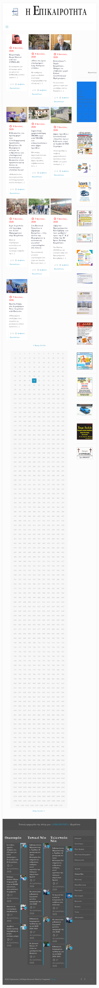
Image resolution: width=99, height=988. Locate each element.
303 (39, 475)
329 (58, 484)
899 (48, 719)
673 (20, 629)
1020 (48, 769)
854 (43, 701)
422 (29, 525)
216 (43, 439)
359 (43, 498)
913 (62, 724)
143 (62, 408)
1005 (29, 764)
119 (53, 398)
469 (43, 543)
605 (62, 597)
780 (58, 670)
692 (58, 633)
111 (15, 398)
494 (58, 552)
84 (44, 385)
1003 (20, 764)
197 (58, 430)
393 (48, 511)
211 (20, 439)
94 (39, 389)
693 (62, 633)
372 (53, 502)
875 (39, 710)
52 (49, 371)
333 (24, 489)
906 (29, 724)
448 (48, 534)
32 (58, 362)
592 (53, 593)
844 (48, 697)
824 (58, 688)
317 (53, 480)
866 (48, 706)
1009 (48, 764)
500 (34, 557)
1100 (63, 801)
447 (43, 534)
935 (62, 733)
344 (24, 493)
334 (29, 489)
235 (29, 448)
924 (62, 728)
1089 (63, 796)
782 (15, 674)
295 (53, 471)
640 (20, 615)
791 (58, 674)
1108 (51, 805)
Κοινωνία (78, 901)
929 (34, 733)
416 (53, 520)
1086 (48, 796)
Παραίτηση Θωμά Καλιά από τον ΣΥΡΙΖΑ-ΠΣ (15, 58)
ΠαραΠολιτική (80, 885)
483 (58, 548)
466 (29, 543)
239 (48, 448)
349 (48, 493)
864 (39, 706)
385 (62, 507)
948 (20, 742)
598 (29, 597)
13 (20, 358)
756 (48, 661)
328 (53, 484)
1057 (15, 787)
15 (29, 358)
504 (53, 557)
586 (24, 593)
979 (62, 751)
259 (39, 457)
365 (20, 502)
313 (34, 480)
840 (29, 697)
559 (53, 579)
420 (20, 525)
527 (58, 566)
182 (39, 426)
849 (20, 701)
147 (29, 412)
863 (34, 706)
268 (29, 462)
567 (39, 584)
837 (15, 697)
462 (62, 539)
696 (24, 638)
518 (15, 566)
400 (29, 516)
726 (62, 647)
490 (39, 552)
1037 (25, 778)
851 (29, 701)
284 (53, 466)
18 (44, 358)
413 (39, 520)
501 (39, 557)
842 (39, 697)
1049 (29, 783)
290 (29, 471)
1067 (63, 787)
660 (62, 620)
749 (15, 661)
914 (15, 728)
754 (39, 661)
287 (15, 471)
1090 (15, 801)
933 (53, 733)
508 (20, 561)
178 (20, 426)
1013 (15, 769)
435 (39, 530)
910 (48, 724)
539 (62, 570)
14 (25, 358)
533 (34, 570)
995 (34, 760)
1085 (44, 796)
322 (24, 484)
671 (62, 624)
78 (15, 385)
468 (39, 543)
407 (62, 516)
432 (24, 530)
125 (29, 403)
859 (15, 706)
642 (29, 615)
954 (48, 742)
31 (53, 362)
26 (29, 362)
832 (43, 692)
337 (43, 489)
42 (53, 367)
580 (48, 588)
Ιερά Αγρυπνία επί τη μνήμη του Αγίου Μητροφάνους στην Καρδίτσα (16, 230)
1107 (46, 805)
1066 (58, 787)
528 (62, 566)
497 (20, 557)
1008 (44, 764)
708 (29, 642)
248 (39, 453)
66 (63, 376)
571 (58, 584)
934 (58, 733)
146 (24, 412)
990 (62, 755)
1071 (29, 792)
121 (62, 398)
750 (20, 661)
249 (43, 453)
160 (39, 417)
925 (15, 733)
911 (53, 724)
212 (24, 439)
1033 (58, 774)
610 (34, 602)
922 (53, 728)
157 (24, 417)
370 (43, 502)
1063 (44, 787)
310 (20, 480)
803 (62, 679)
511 (34, 561)
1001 (63, 760)
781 (62, 670)
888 (48, 715)
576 (29, 588)
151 (48, 412)
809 (39, 683)
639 (15, 615)
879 (58, 710)
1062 (39, 787)
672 (15, 629)
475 (20, 548)
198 (62, 430)
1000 (58, 760)
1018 (39, 769)
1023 (63, 769)
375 (15, 507)
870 (15, 710)
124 (24, 403)
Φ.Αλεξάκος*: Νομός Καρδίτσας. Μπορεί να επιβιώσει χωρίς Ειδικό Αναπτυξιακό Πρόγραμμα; (60, 70)
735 (53, 652)
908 (39, 724)
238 (43, 448)
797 (34, 679)
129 (48, 403)
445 (34, 534)
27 (34, 362)
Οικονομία (78, 890)
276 (15, 466)
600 (39, 597)
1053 (48, 783)
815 (15, 688)
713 (53, 642)
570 (53, 584)
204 (39, 435)
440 (62, 530)
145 (20, 412)
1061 (34, 787)
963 (39, 746)
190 (24, 430)
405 (53, 516)
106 (43, 394)
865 (43, 706)
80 (25, 385)
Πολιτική (78, 879)
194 (43, 430)
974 (39, 751)
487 (24, 552)
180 (29, 426)
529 (15, 570)
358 (39, 498)
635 (48, 611)
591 (48, 593)
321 (20, 484)
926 (20, 733)
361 (53, 498)
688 (39, 633)
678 (43, 629)
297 (62, 471)
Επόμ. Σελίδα (38, 811)
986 (43, 755)
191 (29, 430)
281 (39, 466)
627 (62, 606)
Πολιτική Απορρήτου (83, 854)
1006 (34, 764)
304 (43, 475)
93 (34, 389)
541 (20, 575)
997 (43, 760)
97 (53, 389)
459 (48, 539)
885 (34, 715)
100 (15, 394)
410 (24, 520)
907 (34, 724)
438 (53, 530)
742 (34, 656)
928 (29, 733)
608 (24, 602)
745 (48, 656)
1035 (15, 778)
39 (39, 367)
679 (48, 629)
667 (43, 624)
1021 (53, 769)
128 (43, 403)
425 (43, 525)
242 (62, 448)
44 (63, 367)
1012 (63, 764)
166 (15, 421)
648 (58, 615)
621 (34, 606)
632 (34, 611)
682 (62, 629)
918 (34, 728)
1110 (60, 805)
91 (25, 389)
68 (20, 380)
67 (15, 380)
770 (62, 665)
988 (53, 755)
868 (58, 706)
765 (39, 665)
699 (39, 638)
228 (48, 444)
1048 (25, 783)
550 (62, 575)
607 (20, 602)
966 (53, 746)
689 (43, 633)
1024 (15, 774)
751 (24, 661)
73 (44, 380)
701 (48, 638)
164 (58, 417)
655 (39, 620)
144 (15, 412)
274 (58, 462)
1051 (39, 783)
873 (29, 710)
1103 (27, 805)
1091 (20, 801)
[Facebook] (81, 979)
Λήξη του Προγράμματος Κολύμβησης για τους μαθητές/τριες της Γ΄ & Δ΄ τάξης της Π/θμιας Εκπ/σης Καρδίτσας (61, 234)
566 (34, 584)
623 (43, 606)
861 (24, 706)
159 (34, 417)
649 (62, 615)
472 (58, 543)
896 (34, 719)
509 (24, 561)
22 (63, 358)
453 (20, 539)
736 (58, 652)
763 (29, 665)
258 (34, 457)
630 (24, 611)
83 (39, 385)
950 (29, 742)
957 (62, 742)
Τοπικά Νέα (79, 874)
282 (43, 466)
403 (43, 516)
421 (24, 525)
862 (29, 706)
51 (44, 371)
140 (48, 408)
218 (53, 439)
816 (20, 688)
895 (29, 719)
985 (39, 755)
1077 (58, 792)
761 (20, 665)
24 (20, 362)
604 (58, 597)
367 (29, 502)
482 (53, 548)
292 (39, 471)
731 (34, 652)
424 (39, 525)
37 (29, 367)
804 (15, 683)
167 (20, 421)
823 (53, 688)
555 (34, 579)
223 (24, 444)
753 (34, 661)
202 (29, 435)
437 (48, 530)
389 (29, 511)
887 (43, 715)
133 (15, 408)
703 (58, 638)
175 (58, 421)
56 (15, 376)
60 (34, 376)
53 (53, 371)
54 (58, 371)
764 (34, 665)
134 (20, 408)
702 (53, 638)
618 (20, 606)
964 (43, 746)
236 (34, 448)
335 (34, 489)
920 (43, 728)
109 (58, 394)
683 (15, 633)
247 (34, 453)
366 (24, 502)
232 (15, 448)
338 (48, 489)
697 (29, 638)
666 (39, 624)
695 (20, 638)
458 (43, 539)
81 (29, 385)
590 (43, 593)
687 (34, 633)
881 (15, 715)
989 (58, 755)
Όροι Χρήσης (79, 849)
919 (39, 728)
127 (39, 403)
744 (43, 656)
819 (34, 688)
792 (62, 674)
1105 (36, 805)
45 (15, 371)
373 (58, 502)
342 (15, 493)
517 (62, 561)
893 (20, 719)
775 (34, 670)
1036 (20, 778)
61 (39, 376)
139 (43, 408)
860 (20, 706)
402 (39, 516)
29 (44, 362)
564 (24, 584)
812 (53, 683)
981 (20, 755)
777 (43, 670)
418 (62, 520)
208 (58, 435)
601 (43, 597)
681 (58, 629)
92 (29, 389)
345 (29, 493)
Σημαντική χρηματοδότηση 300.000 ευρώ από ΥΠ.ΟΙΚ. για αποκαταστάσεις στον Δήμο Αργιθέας (39, 139)
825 (62, 688)
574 (20, 588)
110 (62, 394)
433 (29, 530)
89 (15, 389)
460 (53, 539)
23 (15, 362)
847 (62, 697)
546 (43, 575)
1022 (58, 769)
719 (29, 647)
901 (58, 719)
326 (43, 484)
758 (58, 661)
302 (34, 475)
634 (43, 611)
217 (48, 439)
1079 (15, 796)
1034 (63, 774)
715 (62, 642)
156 (20, 417)
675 (29, 629)
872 (24, 710)
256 (24, 457)
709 (34, 642)
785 (29, 674)
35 (20, 367)
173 (48, 421)
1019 (44, 769)
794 (20, 679)
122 (15, 403)
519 (20, 566)
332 (20, 489)
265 (15, 462)
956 (58, 742)
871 (20, 710)
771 (15, 670)
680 (53, 629)
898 (43, 719)
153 (58, 412)
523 (39, 566)
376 (20, 507)
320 (15, 484)
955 (53, 742)
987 (48, 755)
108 (53, 394)
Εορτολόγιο (92, 72)
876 (43, 710)
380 (39, 507)
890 (58, 715)
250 (48, 453)
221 (15, 444)
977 (53, 751)
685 (24, 633)
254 (15, 457)
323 (29, 484)
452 (15, 539)
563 (20, 584)
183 (43, 426)
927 (24, 733)
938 (24, 737)
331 (15, 489)
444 (29, 534)
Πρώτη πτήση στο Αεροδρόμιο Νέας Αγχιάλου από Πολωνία (16, 307)
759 (62, 661)
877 (48, 710)
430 (15, 530)
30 (49, 362)
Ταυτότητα (79, 844)
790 (53, 674)
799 (43, 679)
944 (53, 737)
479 (39, 548)
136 (29, 408)
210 (15, 439)
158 (29, 417)
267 (24, 462)
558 (48, 579)
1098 (53, 801)
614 (53, 602)
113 (24, 398)
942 (43, 737)
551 (15, 579)
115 (34, 398)
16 (34, 358)
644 (39, 615)
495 (62, 552)
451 (62, 534)
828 (24, 692)
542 (24, 575)
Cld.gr (53, 979)
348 (43, 493)
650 (15, 620)
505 (58, 557)
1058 (20, 787)
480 (43, 548)
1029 (39, 774)
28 (39, 362)
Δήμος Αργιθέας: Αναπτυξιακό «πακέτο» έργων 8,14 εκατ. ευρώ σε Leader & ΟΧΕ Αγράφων (61, 140)
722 (43, 647)
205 (43, 435)
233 (20, 448)
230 (58, 444)
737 (62, 652)
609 (29, 602)
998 (48, 760)
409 (20, 520)
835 (58, 692)
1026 (25, 774)
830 (34, 692)
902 (62, 719)
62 (44, 376)
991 (15, 760)
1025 (20, 774)
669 (53, 624)
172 (43, 421)
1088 (58, 796)
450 (58, 534)
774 (29, 670)
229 (53, 444)
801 (53, 679)
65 (58, 376)
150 (43, 412)
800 (48, 679)
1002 (15, 764)
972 (29, 751)
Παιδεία (78, 906)
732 (39, 652)
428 (58, 525)
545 (39, 575)
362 (58, 498)
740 (24, 656)
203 (34, 435)
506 (62, 557)
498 (24, 557)
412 (34, 520)
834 (53, 692)
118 (48, 398)
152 (53, 412)
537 (53, 570)
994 (29, 760)
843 (43, 697)
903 (15, 724)
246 (29, 453)
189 (20, 430)
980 (15, 755)
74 (49, 380)
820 (39, 688)
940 (34, 737)
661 (15, 624)
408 (15, 520)
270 (39, 462)
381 (43, 507)
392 (43, 511)
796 (29, 679)
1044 (58, 778)
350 (53, 493)
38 (34, 367)
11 (63, 353)
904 (20, 724)
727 (15, 652)
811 (48, 683)
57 (20, 376)
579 (43, 588)
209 (62, 435)
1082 (29, 796)
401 (34, 516)
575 (24, 588)
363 (62, 498)
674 (24, 629)
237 (39, 448)
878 (53, 710)
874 (34, 710)
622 (39, 606)
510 (29, 561)
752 (29, 661)
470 (48, 543)
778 (48, 670)
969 (15, 751)
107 (48, 394)
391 (39, 511)
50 (39, 371)
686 (29, 633)
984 (34, 755)
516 (58, 561)
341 (62, 489)
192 (34, 430)
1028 (34, 774)
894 (24, 719)
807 (29, 683)
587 (29, 593)
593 (58, 593)
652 (24, 620)
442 (20, 534)
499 (29, 557)
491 (43, 552)
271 (43, 462)
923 (58, 728)
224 (29, 444)
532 (29, 570)
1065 (53, 787)
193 (39, 430)
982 (24, 755)
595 (15, 597)
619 (24, 606)
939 (29, 737)
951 (34, 742)
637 (58, 611)
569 (48, 584)
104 (34, 394)
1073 (39, 792)
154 (62, 412)
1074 (44, 792)
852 (34, 701)
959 (20, 746)
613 (48, 602)
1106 (41, 805)
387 (20, 511)
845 (53, 697)
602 (48, 597)
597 (24, 597)
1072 (34, 792)
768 (53, 665)
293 (43, 471)
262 (53, 457)
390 (34, 511)
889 (53, 715)
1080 (20, 796)
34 (15, 367)
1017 (34, 769)
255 (20, 457)
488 (29, 552)
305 (48, 475)
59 (29, 376)
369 (39, 502)
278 (24, 466)
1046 (15, 783)
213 (29, 439)
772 (20, 670)
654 (34, 620)
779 (53, 670)
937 (20, 737)
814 (62, 683)
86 (53, 385)
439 (58, 530)
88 (63, 385)
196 (53, 430)
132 (62, 403)
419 (15, 525)
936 (15, 737)
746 (53, 656)
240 (53, 448)
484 (62, 548)
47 (25, 371)
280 (34, 466)
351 (58, 493)
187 (62, 426)
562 (15, 584)
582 (58, 588)
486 (20, 552)
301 (29, 475)
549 (58, 575)
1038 (29, 778)
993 (24, 760)
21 (58, 358)
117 (43, 398)
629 (20, 611)
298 (15, 475)
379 (34, 507)
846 (58, 697)
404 (48, 516)
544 (34, 575)
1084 (39, 796)
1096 (44, 801)
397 (15, 516)
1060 (29, 787)
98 (58, 389)
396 (62, 511)
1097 (48, 801)
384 (58, 507)
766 (43, 665)
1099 (58, 801)
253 (62, 453)
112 (20, 398)
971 (24, 751)
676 (34, 629)
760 (15, 665)
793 (15, 679)
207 (53, 435)
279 (29, 466)
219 (58, 439)
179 (24, 426)
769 (58, 665)
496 (15, 557)
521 (29, 566)
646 (48, 615)
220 (62, 439)
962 (34, 746)
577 (34, 588)
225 (34, 444)
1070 (25, 792)
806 (24, 683)
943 (48, 737)
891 (62, 715)
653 (29, 620)
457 (39, 539)
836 (62, 692)
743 (39, 656)
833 (48, 692)
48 (29, 371)
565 (29, 584)
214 (34, 439)
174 (53, 421)
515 (53, 561)
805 (20, 683)
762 (24, 665)
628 (15, 611)
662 (20, 624)
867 (53, 706)
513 (43, 561)
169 (29, 421)
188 (15, 430)
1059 (25, 787)
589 (39, 593)
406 (58, 516)
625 (53, 606)
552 (20, 579)
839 (24, 697)
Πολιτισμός (79, 896)
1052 (44, 783)
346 (34, 493)
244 (20, 453)
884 (29, 715)
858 (62, 701)
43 (58, 367)
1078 (63, 792)
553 (24, 579)
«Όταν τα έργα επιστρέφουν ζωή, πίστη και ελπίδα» (38, 64)
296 (58, 471)
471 (53, 543)
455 (29, 539)
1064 (48, 787)
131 (58, 403)
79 (20, 385)
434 (34, 530)
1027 (29, 774)
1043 (53, 778)
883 (24, 715)
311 (24, 480)
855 (48, 701)
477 (29, 548)
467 (34, 543)
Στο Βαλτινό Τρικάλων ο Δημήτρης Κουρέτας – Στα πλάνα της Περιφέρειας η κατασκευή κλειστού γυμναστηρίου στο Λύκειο (39, 236)
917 (29, 728)
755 (43, 661)
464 (20, 543)
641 (24, 615)
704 (62, 638)
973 (34, 751)
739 (20, 656)
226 (39, 444)
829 (29, 692)
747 (58, 656)
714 (58, 642)
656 (43, 620)
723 (48, 647)
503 (48, 557)
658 (53, 620)
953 (43, 742)
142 (58, 408)
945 (58, 737)
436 (43, 530)
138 (39, 408)
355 (24, 498)
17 (39, 358)
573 (15, 588)
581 (53, 588)
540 (15, 575)
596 (20, 597)
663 (24, 624)
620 (29, 606)
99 (63, 389)
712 (48, 642)
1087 (53, 796)
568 (43, 584)
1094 (34, 801)
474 (15, 548)
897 (39, 719)
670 (58, 624)
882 (20, 715)
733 (43, 652)
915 (20, 728)
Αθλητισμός (79, 917)
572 (62, 584)
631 (29, 611)
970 (20, 751)
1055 (58, 783)
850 (24, 701)
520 (24, 566)
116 (39, 398)
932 (48, 733)
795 (24, 679)
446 (39, 534)
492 (48, 552)
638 (62, 611)
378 (29, 507)
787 (39, 674)
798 (39, 679)
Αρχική (77, 868)
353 (15, 498)
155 (15, 417)
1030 (44, 774)
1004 (25, 764)
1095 (39, 801)
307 (58, 475)
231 (62, 444)
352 (62, 493)
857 (58, 701)
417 (58, 520)
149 (39, 412)
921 (48, 728)
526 (53, 566)
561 (62, 579)
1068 (15, 792)
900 (53, 719)
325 (39, 484)
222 (20, 444)
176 (62, 421)
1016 (29, 769)
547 (48, 575)
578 (39, 588)
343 (20, 493)
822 (48, 688)
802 (58, 679)
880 (62, 710)
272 (48, 462)
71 (34, 380)
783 (20, 674)
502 (43, 557)
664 (29, 624)
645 (43, 615)
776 (39, 670)
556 (39, 579)
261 (48, 457)
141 (53, 408)
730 (29, 652)
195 (48, 430)
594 (62, 593)
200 (20, 435)
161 (43, 417)
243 (15, 453)
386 (15, 511)
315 (43, 480)
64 (53, 376)
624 (48, 606)
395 (58, 511)
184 (48, 426)
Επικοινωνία (79, 860)
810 (43, 683)
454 (24, 539)
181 (34, 426)
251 (53, 453)
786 (34, 674)
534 (39, 570)
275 (62, 462)
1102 (22, 805)
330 (62, 484)
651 (20, 620)
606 (15, 602)
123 (20, 403)
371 (48, 502)
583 (62, 588)
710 (39, 642)
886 (39, 715)
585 (20, 593)
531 (24, 570)
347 (39, 493)
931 (43, 733)
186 (58, 426)
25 (25, 362)
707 (24, 642)
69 (25, 380)
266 (20, 462)
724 (53, 647)
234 (24, 448)
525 (48, 566)
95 (44, 389)
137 (34, 408)
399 (24, 516)
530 (20, 570)
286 (62, 466)
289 (24, 471)
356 (29, 498)
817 (24, 688)
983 (29, 755)
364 (15, 502)
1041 (44, 778)
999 (53, 760)
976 (48, 751)
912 (58, 724)
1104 (32, 805)
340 (58, 489)
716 (15, 647)
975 (43, 751)
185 (53, 426)
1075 (48, 792)
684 (20, 633)
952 (39, 742)
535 (43, 570)
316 (48, 480)
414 (43, 520)
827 (20, 692)
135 (24, 408)
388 (24, 511)
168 (24, 421)
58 (25, 376)
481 (48, 548)
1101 (17, 805)
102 (24, 394)
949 (24, 742)
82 (34, 385)
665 (34, 624)
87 (58, 385)
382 (48, 507)
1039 (34, 778)
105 (39, 394)
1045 (63, 778)
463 (15, 543)
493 (53, 552)
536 (48, 570)
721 (39, 647)
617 (15, 606)
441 (15, 534)
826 (15, 692)
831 (39, 692)
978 (58, 751)
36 (25, 367)
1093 (29, 801)
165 (62, 417)
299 (20, 475)
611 (39, 602)
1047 (20, 783)
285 (58, 466)
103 (29, 394)
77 (63, 380)
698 (34, 638)
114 (29, 398)
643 (34, 615)
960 (24, 746)
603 (53, 597)
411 (29, 520)
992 (20, 760)
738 (15, 656)
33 (63, 362)
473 (62, 543)
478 (34, 548)
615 (58, 602)
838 (20, 697)
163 (53, 417)
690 (48, 633)
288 (20, 471)
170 (34, 421)
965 (48, 746)
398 (20, 516)
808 (34, 683)
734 (48, 652)
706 (20, 642)
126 (34, 403)
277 (20, 466)
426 (48, 525)
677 (39, 629)
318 (58, 480)
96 (49, 389)
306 (53, 475)
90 (20, 389)
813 (58, 683)
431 (20, 530)
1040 (39, 778)
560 (58, 579)
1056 (63, 783)
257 (29, 457)
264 (62, 457)
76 (58, 380)
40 (44, 367)
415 (48, 520)
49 (34, 371)
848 (15, 701)
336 (39, 489)
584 (15, 593)
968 (62, 746)
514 (48, 561)
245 (24, 453)
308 (62, 475)
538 (58, 570)
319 (62, 480)
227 (43, 444)
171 (39, 421)
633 (39, 611)
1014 (20, 769)
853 (39, 701)
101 (20, 394)
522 (34, 566)
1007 (39, 764)
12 (15, 358)
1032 (53, 774)
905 (24, 724)
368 (34, 502)
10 (58, 353)
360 (48, 498)
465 (24, 543)
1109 (55, 805)
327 (48, 484)
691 (53, 633)
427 (53, 525)
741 (29, 656)
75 (53, 380)
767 (48, 665)
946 (62, 737)
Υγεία (77, 912)
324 (34, 484)
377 (24, 507)
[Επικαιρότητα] (49, 13)
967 (58, 746)
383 (53, 507)
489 (34, 552)
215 (39, 439)
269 (34, 462)
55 (63, 371)
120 (58, 398)
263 (58, 457)
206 (48, 435)
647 (53, 615)
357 (34, 498)
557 (43, 579)
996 (39, 760)
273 (53, 462)
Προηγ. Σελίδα (40, 345)
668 (48, 624)
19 (49, 358)
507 (15, 561)
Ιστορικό (78, 838)
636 (53, 611)
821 (43, 688)
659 (58, 620)
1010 (53, 764)
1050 (34, 783)
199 (15, 435)
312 (29, 480)
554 (29, 579)
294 (48, 471)
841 (34, 697)
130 (53, 403)
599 (34, 597)
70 (29, 380)
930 (39, 733)
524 (43, 566)
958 (15, 746)
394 (53, 511)
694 (15, 638)
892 (15, 719)
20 (53, 358)
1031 (48, 774)
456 (34, 539)
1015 (25, 769)
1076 (53, 792)
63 (49, 376)
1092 (25, 801)
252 (58, 453)
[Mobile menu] (7, 26)
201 (24, 435)
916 (24, 728)
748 (62, 656)
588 (34, 593)
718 (24, 647)
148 (34, 412)
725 (58, 647)
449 (53, 534)
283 (48, 466)
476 (24, 548)
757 (53, 661)
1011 (58, 764)
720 (34, 647)
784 (24, 674)
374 (62, 502)
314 (39, 480)
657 (48, 620)
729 (24, 652)
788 (43, 674)
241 (58, 448)
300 (24, 475)
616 (62, 602)
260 (43, 457)
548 (53, 575)
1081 (25, 796)
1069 (20, 792)
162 (48, 417)
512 (39, 561)
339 (53, 489)
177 (15, 426)
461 (58, 539)
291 (34, 471)
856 (53, 701)
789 (48, 674)
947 (15, 742)
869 (62, 706)
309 (15, 480)
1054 (53, 783)
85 (49, 385)
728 (20, 652)
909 (43, 724)
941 (39, 737)
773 (24, 670)
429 (62, 525)
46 (20, 371)
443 (24, 534)
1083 (34, 796)
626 (58, 606)
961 (29, 746)
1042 (48, 778)
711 (43, 642)
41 (49, 367)
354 (20, 498)
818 (29, 688)
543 (29, 575)
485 (15, 552)
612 (43, 602)
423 (34, 525)
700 (43, 638)
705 (15, 642)
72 (39, 380)
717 (20, 647)
